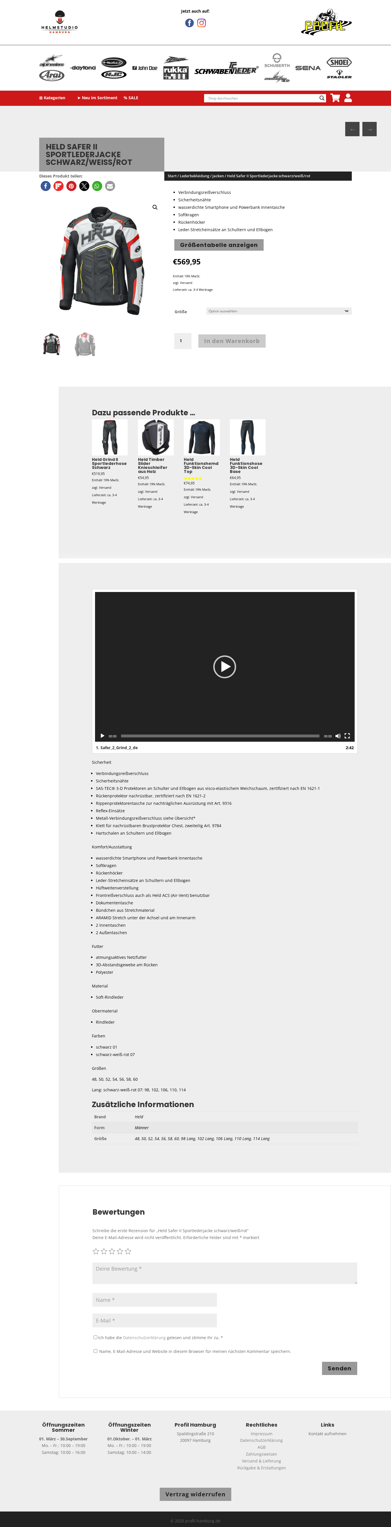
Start (172, 175)
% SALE (131, 98)
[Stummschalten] (338, 736)
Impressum (261, 1433)
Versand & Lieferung (261, 1461)
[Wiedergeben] (102, 736)
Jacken (218, 175)
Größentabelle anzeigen (219, 245)
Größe (181, 311)
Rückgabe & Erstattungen (261, 1467)
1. (117, 747)
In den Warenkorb (232, 341)
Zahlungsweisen (261, 1454)
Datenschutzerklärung (144, 1337)
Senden (339, 1368)
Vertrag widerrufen (195, 1494)
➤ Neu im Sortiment (97, 98)
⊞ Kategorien (52, 98)
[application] (225, 667)
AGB (262, 1447)
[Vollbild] (347, 736)
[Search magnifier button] (322, 98)
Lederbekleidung (194, 175)
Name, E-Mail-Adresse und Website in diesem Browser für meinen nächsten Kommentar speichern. (195, 1351)
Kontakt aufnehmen (328, 1433)
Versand (186, 283)
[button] (46, 186)
